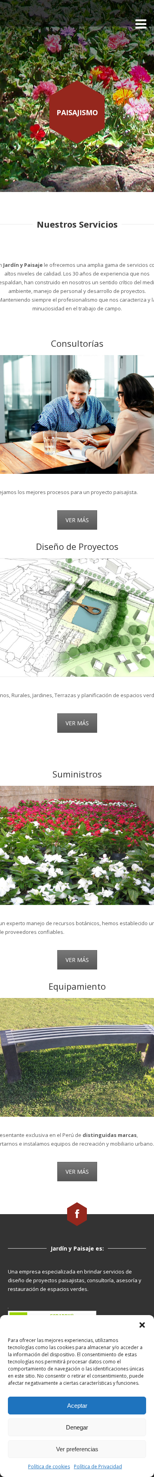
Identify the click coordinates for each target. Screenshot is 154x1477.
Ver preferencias (77, 1449)
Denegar (77, 1427)
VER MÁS (77, 520)
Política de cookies (49, 1466)
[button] (142, 1325)
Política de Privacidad (98, 1466)
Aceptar (77, 1405)
